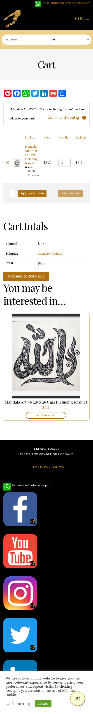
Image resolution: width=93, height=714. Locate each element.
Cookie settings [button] (19, 704)
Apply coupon (32, 193)
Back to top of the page (49, 467)
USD (77, 698)
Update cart (70, 193)
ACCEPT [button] (43, 703)
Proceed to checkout (26, 276)
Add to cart (45, 415)
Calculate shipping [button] (49, 253)
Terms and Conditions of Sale (46, 454)
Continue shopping (63, 117)
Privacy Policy (46, 448)
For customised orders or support (26, 485)
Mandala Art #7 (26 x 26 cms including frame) (31, 155)
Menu (80, 18)
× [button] (7, 162)
